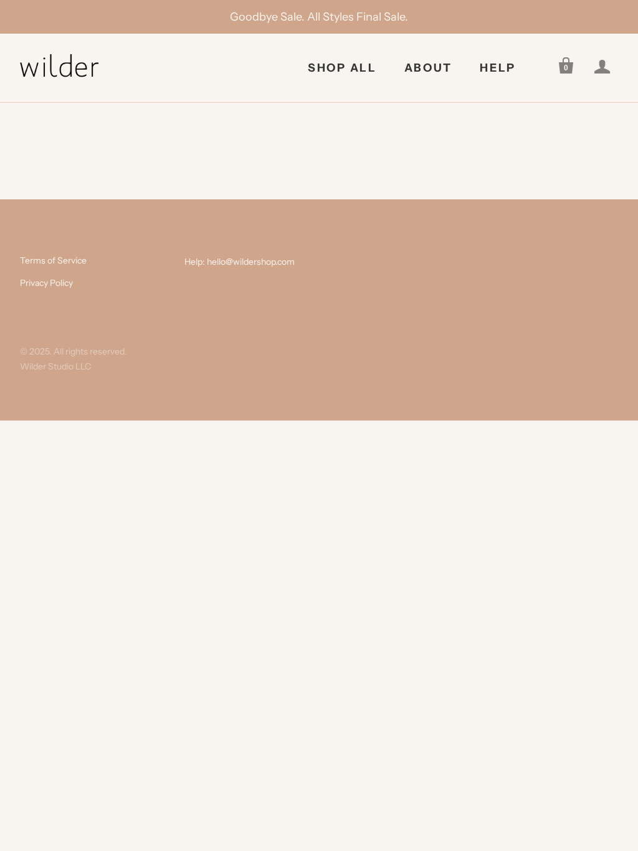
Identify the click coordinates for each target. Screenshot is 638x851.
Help (498, 68)
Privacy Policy (46, 282)
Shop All (342, 68)
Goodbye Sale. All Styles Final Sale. (319, 17)
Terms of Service (53, 260)
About (428, 68)
